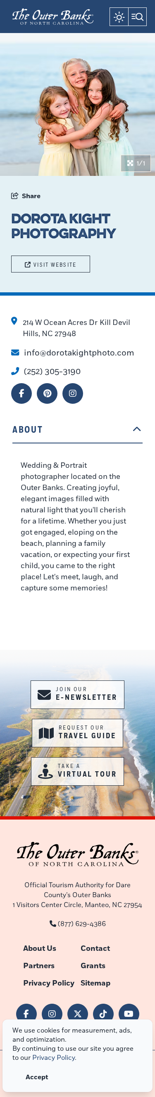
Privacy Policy (48, 983)
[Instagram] (72, 393)
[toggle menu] (137, 16)
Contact (95, 948)
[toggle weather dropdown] (119, 16)
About (27, 430)
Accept (37, 1077)
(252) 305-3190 (52, 371)
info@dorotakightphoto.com (79, 353)
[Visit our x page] (77, 1014)
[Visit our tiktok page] (103, 1014)
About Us (39, 948)
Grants (93, 966)
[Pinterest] (47, 393)
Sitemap (95, 983)
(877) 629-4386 (82, 924)
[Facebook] (21, 393)
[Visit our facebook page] (26, 1014)
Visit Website (54, 264)
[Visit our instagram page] (52, 1014)
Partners (39, 966)
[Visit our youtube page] (129, 1014)
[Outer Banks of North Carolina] (52, 16)
